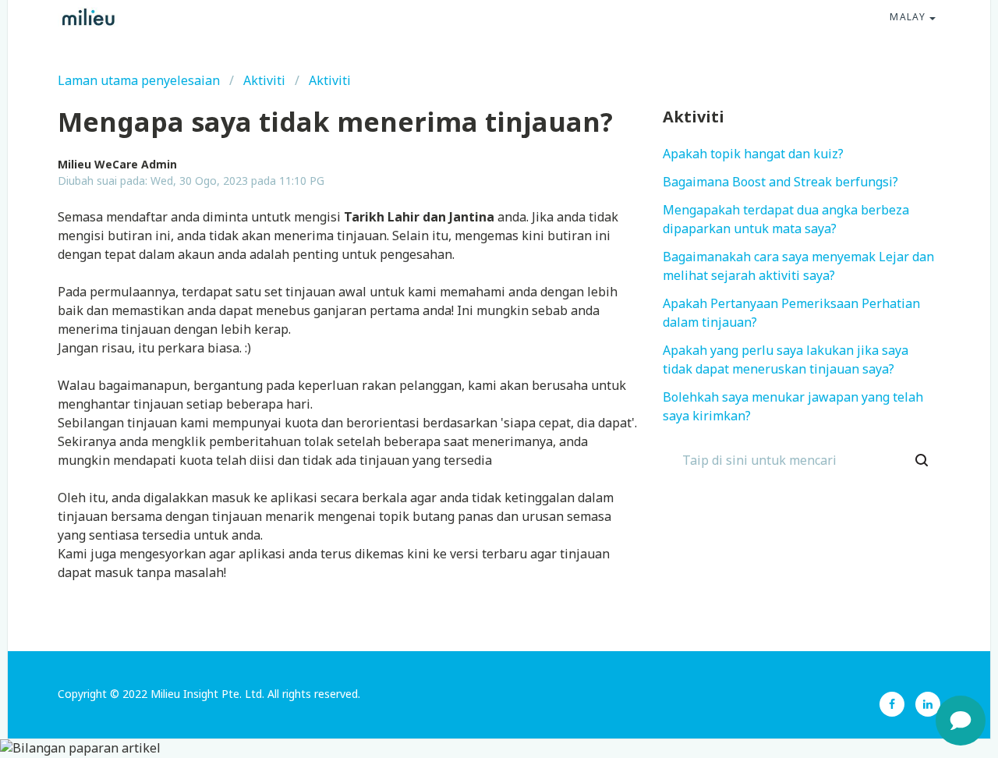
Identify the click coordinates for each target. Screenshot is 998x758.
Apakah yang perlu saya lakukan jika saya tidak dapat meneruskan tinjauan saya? (785, 360)
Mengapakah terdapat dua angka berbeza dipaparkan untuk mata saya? (786, 220)
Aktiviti (264, 81)
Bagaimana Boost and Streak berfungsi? (780, 182)
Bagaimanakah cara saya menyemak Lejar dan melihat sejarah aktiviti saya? (798, 266)
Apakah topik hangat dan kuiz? (753, 154)
